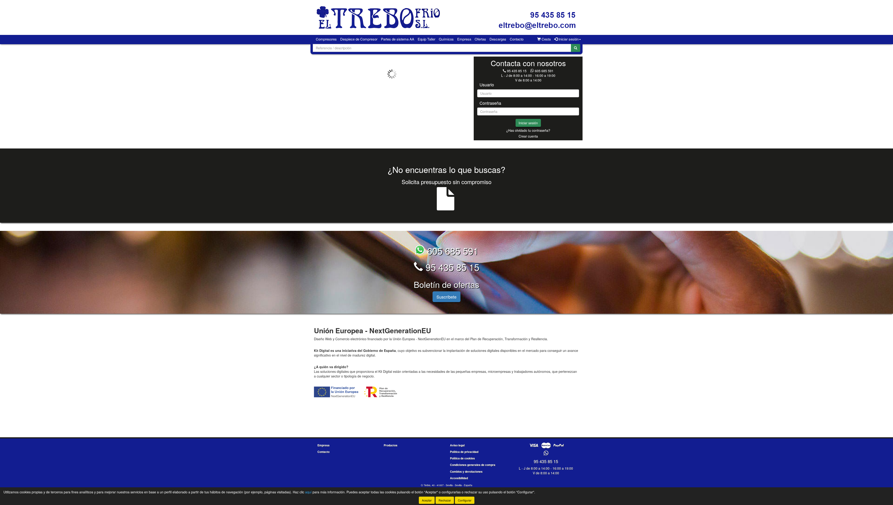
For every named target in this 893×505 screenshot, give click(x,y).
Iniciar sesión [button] (568, 39)
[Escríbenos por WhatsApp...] (545, 453)
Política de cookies (462, 458)
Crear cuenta (528, 136)
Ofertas (480, 39)
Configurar (464, 500)
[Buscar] (575, 48)
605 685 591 (544, 70)
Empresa (464, 39)
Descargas (498, 39)
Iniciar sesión (528, 123)
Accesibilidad (459, 478)
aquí (308, 492)
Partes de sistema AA (397, 39)
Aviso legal (457, 445)
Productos (390, 445)
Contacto (516, 39)
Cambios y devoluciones (466, 471)
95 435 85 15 (516, 70)
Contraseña (490, 103)
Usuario (487, 84)
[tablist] (391, 74)
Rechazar (445, 500)
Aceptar (427, 500)
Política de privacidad (464, 452)
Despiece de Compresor (358, 39)
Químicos (446, 39)
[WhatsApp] (532, 70)
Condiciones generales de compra (472, 465)
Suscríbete (446, 297)
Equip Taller (426, 39)
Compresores (326, 39)
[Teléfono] (504, 70)
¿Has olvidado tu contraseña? (528, 130)
